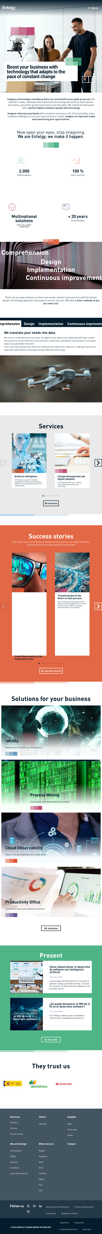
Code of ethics (51, 1213)
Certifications (15, 1151)
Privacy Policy (79, 1223)
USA (40, 1190)
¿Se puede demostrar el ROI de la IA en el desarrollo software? (70, 1005)
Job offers (43, 1124)
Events (70, 1135)
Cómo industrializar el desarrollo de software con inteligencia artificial (70, 969)
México (41, 1179)
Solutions (14, 1122)
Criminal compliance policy (84, 1207)
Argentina (43, 1156)
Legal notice (86, 1229)
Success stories (16, 1134)
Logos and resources (18, 1173)
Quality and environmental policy (57, 1207)
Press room (72, 1129)
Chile (41, 1168)
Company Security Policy (68, 1229)
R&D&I (13, 1156)
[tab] (29, 323)
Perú (41, 1185)
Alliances (14, 1162)
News (69, 1124)
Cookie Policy (64, 1223)
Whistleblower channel (69, 1213)
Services (13, 1128)
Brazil (41, 1162)
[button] (85, 79)
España (42, 1151)
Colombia (42, 1173)
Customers (14, 1168)
